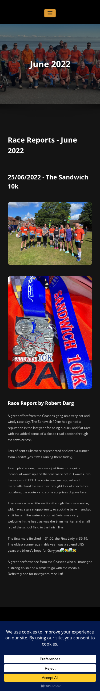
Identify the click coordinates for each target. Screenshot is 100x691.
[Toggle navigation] (50, 13)
